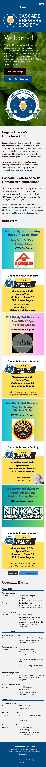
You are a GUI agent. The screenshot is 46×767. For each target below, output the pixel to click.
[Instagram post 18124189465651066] (23, 420)
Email (28, 760)
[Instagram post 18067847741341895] (23, 377)
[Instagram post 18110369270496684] (23, 463)
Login (41, 4)
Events (21, 760)
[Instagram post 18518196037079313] (23, 548)
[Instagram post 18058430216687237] (23, 506)
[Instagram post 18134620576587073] (23, 291)
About (15, 760)
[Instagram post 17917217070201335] (23, 248)
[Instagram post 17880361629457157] (23, 334)
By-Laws (35, 760)
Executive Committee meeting (30, 638)
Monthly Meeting (25, 615)
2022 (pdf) (7, 199)
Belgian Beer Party (26, 603)
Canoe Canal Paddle (26, 650)
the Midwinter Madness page (24, 213)
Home (8, 760)
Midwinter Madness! (18, 79)
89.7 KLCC (17, 191)
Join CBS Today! (15, 71)
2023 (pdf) (20, 199)
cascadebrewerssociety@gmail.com (18, 170)
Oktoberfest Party (26, 706)
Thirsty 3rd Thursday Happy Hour (31, 675)
